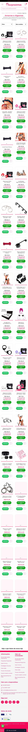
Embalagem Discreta (6, 665)
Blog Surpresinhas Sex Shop (6, 676)
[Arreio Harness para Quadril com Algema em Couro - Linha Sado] (24, 158)
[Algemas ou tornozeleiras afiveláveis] (24, 337)
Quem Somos (4, 663)
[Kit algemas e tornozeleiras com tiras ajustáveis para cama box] (10, 337)
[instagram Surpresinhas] (2, 702)
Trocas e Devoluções (5, 670)
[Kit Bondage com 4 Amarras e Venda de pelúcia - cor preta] (10, 302)
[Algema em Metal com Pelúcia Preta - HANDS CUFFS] (10, 56)
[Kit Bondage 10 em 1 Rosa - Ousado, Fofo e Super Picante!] (24, 476)
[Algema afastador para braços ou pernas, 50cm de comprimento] (24, 267)
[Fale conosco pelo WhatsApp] (2, 725)
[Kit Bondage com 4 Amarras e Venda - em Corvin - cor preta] (24, 302)
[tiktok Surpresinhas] (14, 702)
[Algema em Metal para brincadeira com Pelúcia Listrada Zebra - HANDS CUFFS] (10, 443)
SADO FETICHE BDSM (11, 13)
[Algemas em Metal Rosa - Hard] (10, 541)
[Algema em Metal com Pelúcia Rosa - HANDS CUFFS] (24, 127)
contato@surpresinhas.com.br (10, 690)
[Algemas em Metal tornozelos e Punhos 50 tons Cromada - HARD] (10, 508)
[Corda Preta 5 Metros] (10, 161)
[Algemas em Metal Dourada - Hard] (24, 639)
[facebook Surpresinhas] (6, 702)
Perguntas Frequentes (6, 660)
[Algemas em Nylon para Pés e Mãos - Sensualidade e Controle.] (10, 606)
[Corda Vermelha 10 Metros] (10, 267)
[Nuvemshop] (5, 726)
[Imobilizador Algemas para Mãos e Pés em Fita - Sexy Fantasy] (24, 196)
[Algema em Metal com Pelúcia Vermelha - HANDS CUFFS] (10, 196)
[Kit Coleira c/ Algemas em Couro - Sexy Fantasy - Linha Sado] (24, 91)
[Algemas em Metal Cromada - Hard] (10, 231)
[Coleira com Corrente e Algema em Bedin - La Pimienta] (10, 476)
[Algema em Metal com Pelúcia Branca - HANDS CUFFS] (10, 408)
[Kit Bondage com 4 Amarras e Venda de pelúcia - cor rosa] (24, 443)
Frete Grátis (3, 668)
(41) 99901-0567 (6, 687)
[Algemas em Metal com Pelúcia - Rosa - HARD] (24, 408)
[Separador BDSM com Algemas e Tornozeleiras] (24, 231)
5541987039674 (6, 685)
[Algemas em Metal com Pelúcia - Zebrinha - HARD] (24, 606)
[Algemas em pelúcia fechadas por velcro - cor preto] (24, 541)
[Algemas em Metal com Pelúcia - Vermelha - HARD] (10, 639)
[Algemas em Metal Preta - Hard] (10, 373)
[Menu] (2, 4)
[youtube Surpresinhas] (10, 702)
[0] (25, 4)
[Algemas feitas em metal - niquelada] (10, 573)
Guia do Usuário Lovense (6, 673)
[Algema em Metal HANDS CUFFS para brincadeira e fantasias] (24, 56)
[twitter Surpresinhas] (17, 702)
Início (3, 13)
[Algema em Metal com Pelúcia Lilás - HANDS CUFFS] (24, 373)
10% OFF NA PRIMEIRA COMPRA (14, 0)
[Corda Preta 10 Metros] (10, 91)
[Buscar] (25, 8)
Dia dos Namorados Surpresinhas (5, 658)
